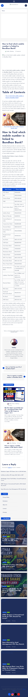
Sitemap (5, 512)
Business (4, 536)
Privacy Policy (6, 497)
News (13, 403)
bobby (8, 51)
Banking (12, 51)
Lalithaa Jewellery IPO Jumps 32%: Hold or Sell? (12, 475)
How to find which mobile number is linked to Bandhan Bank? (14, 332)
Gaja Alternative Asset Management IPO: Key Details (13, 489)
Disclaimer (5, 501)
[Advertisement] (14, 27)
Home (3, 10)
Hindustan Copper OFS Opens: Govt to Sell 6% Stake (13, 471)
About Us (5, 504)
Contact (5, 508)
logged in (10, 467)
